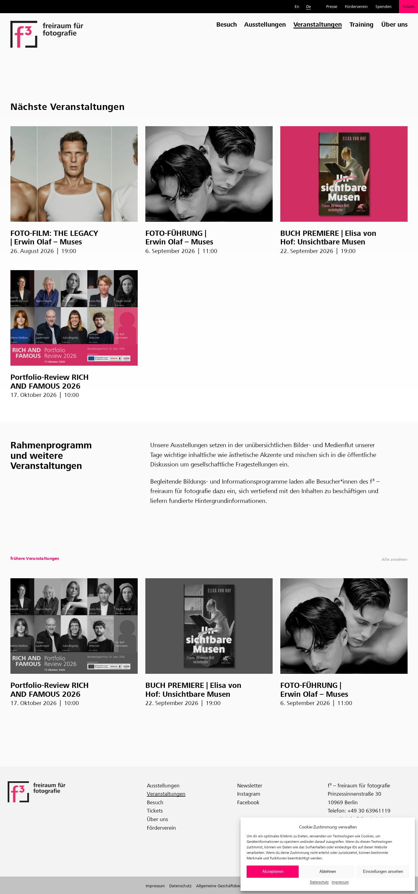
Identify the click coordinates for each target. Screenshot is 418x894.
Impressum (340, 882)
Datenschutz (319, 882)
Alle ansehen (394, 559)
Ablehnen (327, 871)
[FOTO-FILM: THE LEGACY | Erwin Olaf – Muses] (74, 174)
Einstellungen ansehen (383, 871)
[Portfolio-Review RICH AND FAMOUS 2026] (74, 318)
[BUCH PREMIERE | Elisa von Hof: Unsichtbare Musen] (344, 174)
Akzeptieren (272, 871)
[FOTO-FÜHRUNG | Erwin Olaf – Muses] (209, 174)
